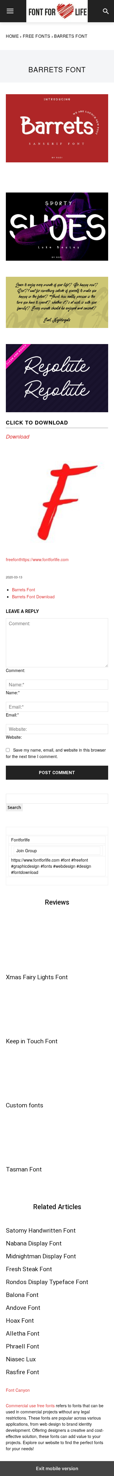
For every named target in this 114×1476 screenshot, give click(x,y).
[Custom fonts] (57, 1072)
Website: (14, 737)
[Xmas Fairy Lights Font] (57, 944)
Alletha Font (22, 1333)
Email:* (12, 715)
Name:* (13, 692)
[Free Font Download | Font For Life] (57, 11)
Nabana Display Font (34, 1243)
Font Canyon (18, 1390)
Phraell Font (22, 1346)
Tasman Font (24, 1169)
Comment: (15, 670)
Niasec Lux (21, 1359)
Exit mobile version (57, 1468)
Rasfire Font (22, 1372)
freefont (13, 559)
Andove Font (23, 1307)
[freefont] (57, 553)
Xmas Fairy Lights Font (37, 977)
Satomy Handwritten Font (41, 1230)
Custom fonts (24, 1105)
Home (12, 36)
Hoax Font (20, 1320)
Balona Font (22, 1294)
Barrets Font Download (33, 596)
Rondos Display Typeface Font (47, 1282)
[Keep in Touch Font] (57, 1008)
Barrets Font (23, 589)
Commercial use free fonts (30, 1405)
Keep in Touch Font (32, 1041)
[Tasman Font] (57, 1136)
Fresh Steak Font (29, 1269)
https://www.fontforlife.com (44, 559)
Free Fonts (36, 36)
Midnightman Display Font (41, 1256)
